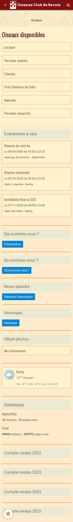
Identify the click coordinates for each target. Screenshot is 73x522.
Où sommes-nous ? (16, 270)
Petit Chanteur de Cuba (19, 86)
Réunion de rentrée (17, 145)
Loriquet (9, 47)
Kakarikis (10, 99)
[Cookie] (8, 513)
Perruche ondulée (16, 60)
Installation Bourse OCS (20, 199)
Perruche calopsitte (17, 113)
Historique (10, 323)
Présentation (12, 244)
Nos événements (15, 350)
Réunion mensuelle (16, 172)
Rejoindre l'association (18, 296)
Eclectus (9, 73)
